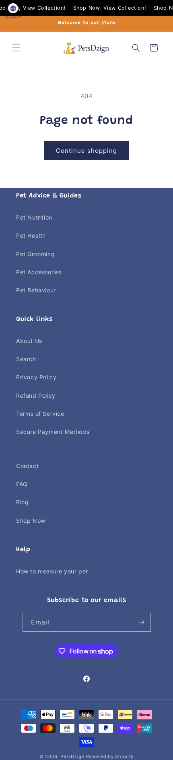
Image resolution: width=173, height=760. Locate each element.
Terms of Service (40, 413)
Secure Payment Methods (52, 431)
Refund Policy (36, 395)
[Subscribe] (141, 622)
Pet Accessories (39, 272)
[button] (16, 48)
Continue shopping (86, 150)
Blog (22, 502)
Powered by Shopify (110, 756)
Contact (27, 465)
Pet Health (31, 235)
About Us (29, 340)
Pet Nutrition (34, 217)
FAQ (22, 484)
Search (26, 358)
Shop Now (30, 520)
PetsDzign (72, 756)
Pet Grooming (35, 254)
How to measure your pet (52, 571)
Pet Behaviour (36, 290)
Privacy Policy (36, 377)
